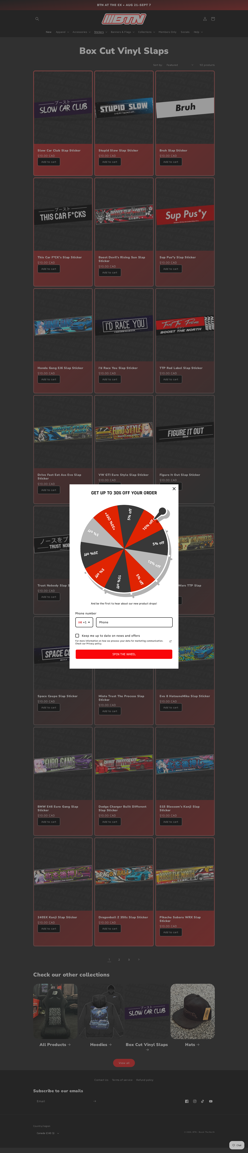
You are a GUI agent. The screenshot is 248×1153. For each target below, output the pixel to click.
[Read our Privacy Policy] (170, 641)
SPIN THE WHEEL (124, 654)
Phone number (85, 613)
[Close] (174, 488)
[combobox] (84, 622)
